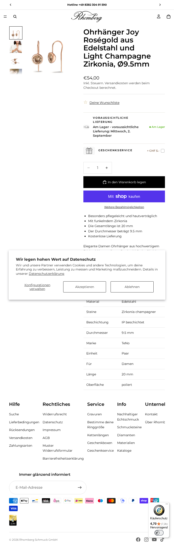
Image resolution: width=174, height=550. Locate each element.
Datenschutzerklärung (46, 273)
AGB (46, 438)
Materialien (126, 443)
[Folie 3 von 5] (16, 61)
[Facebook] (138, 539)
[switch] (159, 532)
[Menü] (5, 16)
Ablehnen (132, 287)
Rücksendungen (22, 430)
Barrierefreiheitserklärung (63, 458)
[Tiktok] (162, 539)
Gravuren (94, 414)
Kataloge (124, 450)
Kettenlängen (98, 435)
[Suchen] (15, 17)
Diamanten (126, 435)
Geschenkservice (100, 450)
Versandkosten (20, 438)
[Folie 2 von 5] (16, 47)
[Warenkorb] (169, 17)
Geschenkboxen (99, 443)
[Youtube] (154, 539)
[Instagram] (146, 539)
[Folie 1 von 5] (16, 33)
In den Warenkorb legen (127, 182)
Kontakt (151, 414)
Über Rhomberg (158, 422)
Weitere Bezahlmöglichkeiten (124, 207)
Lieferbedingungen (24, 422)
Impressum (52, 430)
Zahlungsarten (20, 445)
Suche (14, 414)
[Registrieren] (80, 487)
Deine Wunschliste (104, 103)
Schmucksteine (129, 427)
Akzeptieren (84, 287)
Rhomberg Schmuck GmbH (38, 539)
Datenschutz (53, 422)
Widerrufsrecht (55, 414)
